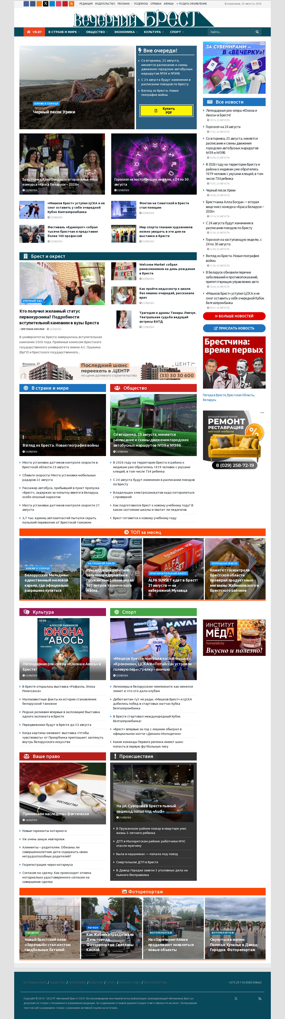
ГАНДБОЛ (32, 933)
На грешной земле (101, 563)
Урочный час (32, 301)
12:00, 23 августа (219, 249)
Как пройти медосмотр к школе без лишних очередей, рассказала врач (166, 293)
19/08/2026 (218, 598)
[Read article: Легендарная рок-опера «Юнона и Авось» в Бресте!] (62, 649)
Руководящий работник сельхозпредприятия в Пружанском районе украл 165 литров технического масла (110, 580)
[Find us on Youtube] (65, 3)
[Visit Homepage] (142, 17)
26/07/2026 (33, 957)
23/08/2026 (72, 119)
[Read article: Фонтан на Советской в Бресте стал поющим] (123, 210)
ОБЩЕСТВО (95, 32)
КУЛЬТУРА (152, 32)
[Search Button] (257, 32)
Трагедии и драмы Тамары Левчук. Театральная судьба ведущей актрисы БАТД (167, 317)
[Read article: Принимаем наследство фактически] (62, 794)
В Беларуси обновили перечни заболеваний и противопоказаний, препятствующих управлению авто (232, 277)
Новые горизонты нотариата (44, 831)
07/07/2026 (218, 957)
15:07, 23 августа (219, 183)
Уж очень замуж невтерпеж (43, 839)
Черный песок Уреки (54, 111)
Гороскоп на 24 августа (223, 127)
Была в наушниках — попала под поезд (147, 854)
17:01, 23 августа (219, 132)
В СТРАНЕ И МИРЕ (62, 32)
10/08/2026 (33, 598)
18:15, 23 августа (219, 120)
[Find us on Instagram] (58, 3)
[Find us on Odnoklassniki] (39, 3)
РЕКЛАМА (124, 3)
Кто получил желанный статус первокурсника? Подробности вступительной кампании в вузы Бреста (59, 317)
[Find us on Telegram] (52, 3)
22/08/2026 (148, 213)
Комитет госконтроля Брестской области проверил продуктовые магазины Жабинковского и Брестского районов (234, 580)
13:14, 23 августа (219, 216)
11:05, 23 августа (219, 265)
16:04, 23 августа (219, 157)
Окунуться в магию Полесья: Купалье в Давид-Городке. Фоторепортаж (234, 944)
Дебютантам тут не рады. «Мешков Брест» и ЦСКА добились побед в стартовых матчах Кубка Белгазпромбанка (152, 703)
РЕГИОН (93, 927)
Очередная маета (224, 563)
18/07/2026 (157, 957)
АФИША (169, 3)
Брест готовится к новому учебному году (145, 518)
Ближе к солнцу (46, 103)
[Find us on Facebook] (26, 3)
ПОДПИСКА (141, 3)
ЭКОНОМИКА (124, 32)
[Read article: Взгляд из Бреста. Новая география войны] (62, 425)
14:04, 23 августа (219, 195)
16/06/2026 (31, 820)
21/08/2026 (148, 303)
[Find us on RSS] (71, 3)
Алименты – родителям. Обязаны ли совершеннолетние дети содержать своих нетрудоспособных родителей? (55, 851)
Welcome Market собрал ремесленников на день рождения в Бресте (167, 269)
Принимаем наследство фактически (56, 814)
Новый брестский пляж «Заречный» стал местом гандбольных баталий (48, 944)
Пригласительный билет (168, 573)
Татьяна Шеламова (47, 119)
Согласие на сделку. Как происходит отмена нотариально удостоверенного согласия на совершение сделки (56, 877)
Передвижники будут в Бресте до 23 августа (56, 724)
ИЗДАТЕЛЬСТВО (105, 3)
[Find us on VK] (32, 3)
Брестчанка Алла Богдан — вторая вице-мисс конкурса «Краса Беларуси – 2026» (235, 206)
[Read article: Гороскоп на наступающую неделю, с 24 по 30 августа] (154, 164)
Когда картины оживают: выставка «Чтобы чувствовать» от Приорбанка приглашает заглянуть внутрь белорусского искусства (62, 737)
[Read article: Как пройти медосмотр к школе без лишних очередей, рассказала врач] (123, 295)
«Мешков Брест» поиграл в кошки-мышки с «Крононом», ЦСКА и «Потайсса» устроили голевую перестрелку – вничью (152, 664)
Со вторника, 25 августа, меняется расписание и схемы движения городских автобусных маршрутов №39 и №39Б (151, 439)
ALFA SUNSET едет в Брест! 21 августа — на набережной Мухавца (173, 585)
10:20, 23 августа (219, 286)
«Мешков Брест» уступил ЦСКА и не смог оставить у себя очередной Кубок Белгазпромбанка (76, 207)
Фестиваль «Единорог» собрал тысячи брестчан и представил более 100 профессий (73, 231)
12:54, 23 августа (219, 232)
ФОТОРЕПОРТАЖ (161, 933)
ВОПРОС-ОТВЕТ (129, 982)
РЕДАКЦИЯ (86, 3)
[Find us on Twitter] (45, 3)
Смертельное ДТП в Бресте (137, 862)
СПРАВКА (155, 3)
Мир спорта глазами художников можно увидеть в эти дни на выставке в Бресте (166, 231)
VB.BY (37, 32)
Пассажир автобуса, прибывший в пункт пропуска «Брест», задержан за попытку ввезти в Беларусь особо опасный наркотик (60, 492)
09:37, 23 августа (219, 308)
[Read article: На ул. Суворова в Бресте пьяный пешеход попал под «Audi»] (153, 793)
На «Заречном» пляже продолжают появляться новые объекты (171, 944)
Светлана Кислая (32, 329)
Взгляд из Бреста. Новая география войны (61, 445)
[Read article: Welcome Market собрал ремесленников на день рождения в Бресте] (123, 271)
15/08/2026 (95, 598)
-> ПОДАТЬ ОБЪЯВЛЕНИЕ (191, 3)
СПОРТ (175, 32)
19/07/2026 (95, 957)
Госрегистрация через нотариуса (47, 864)
